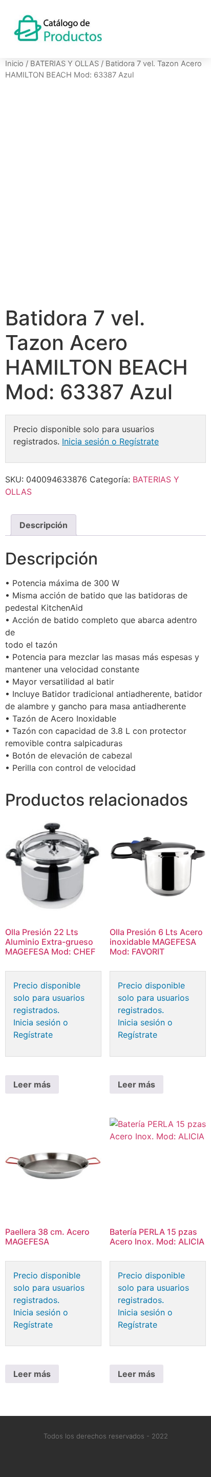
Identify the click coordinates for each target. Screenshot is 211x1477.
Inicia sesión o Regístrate (110, 441)
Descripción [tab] (43, 525)
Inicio (14, 63)
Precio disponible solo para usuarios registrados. (49, 997)
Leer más (32, 1084)
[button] (191, 29)
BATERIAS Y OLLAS (64, 63)
